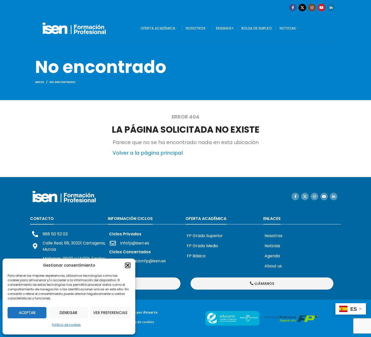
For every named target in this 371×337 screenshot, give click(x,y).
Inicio (39, 82)
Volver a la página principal (148, 152)
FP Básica (196, 256)
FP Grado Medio (202, 246)
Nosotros (273, 236)
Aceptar (27, 312)
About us (273, 266)
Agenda (272, 256)
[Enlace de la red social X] (302, 7)
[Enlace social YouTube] (321, 7)
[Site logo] (74, 28)
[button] (127, 265)
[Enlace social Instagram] (312, 7)
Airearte (150, 312)
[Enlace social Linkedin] (331, 7)
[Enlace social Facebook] (293, 7)
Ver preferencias (110, 312)
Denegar (68, 312)
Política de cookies (66, 325)
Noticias (272, 246)
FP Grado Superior (205, 236)
